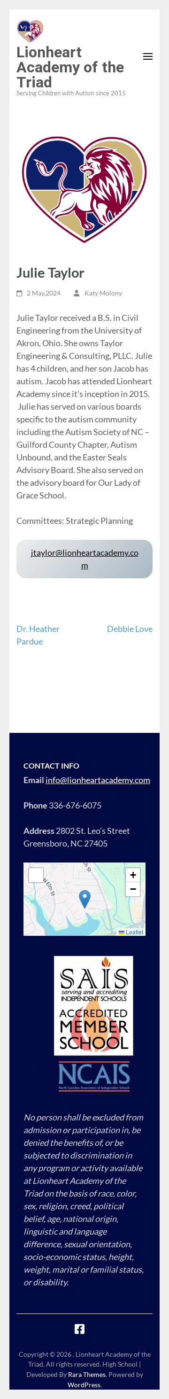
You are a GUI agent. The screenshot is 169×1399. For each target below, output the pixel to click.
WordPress (84, 1385)
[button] (85, 899)
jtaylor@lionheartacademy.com (84, 558)
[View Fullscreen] (36, 875)
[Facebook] (79, 1331)
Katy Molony (103, 293)
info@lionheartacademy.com (98, 780)
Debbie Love (130, 628)
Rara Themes (87, 1374)
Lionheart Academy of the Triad (70, 67)
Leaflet (133, 932)
